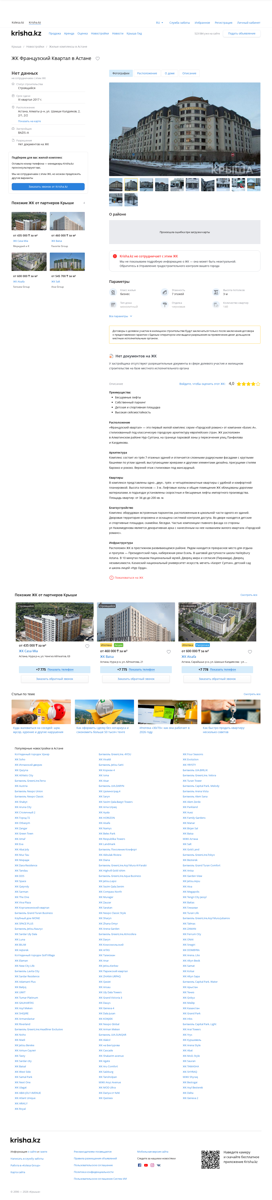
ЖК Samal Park (23, 1077)
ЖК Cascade (106, 1050)
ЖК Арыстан (190, 987)
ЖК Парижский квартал (113, 971)
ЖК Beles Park (107, 833)
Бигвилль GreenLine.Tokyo (199, 855)
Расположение (147, 73)
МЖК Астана (190, 839)
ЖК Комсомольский (111, 944)
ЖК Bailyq (20, 987)
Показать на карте (29, 121)
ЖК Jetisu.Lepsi (107, 881)
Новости (117, 33)
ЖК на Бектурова (109, 1045)
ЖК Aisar (104, 780)
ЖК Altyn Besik (191, 960)
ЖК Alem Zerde (192, 802)
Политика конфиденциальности (93, 1172)
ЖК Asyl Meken (24, 1008)
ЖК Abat (188, 1050)
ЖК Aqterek (21, 950)
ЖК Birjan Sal (190, 828)
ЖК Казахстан (191, 1008)
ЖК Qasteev (106, 1098)
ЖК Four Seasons (193, 754)
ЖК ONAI (188, 939)
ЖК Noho (20, 1034)
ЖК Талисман (107, 955)
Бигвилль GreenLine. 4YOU (115, 754)
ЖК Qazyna (21, 770)
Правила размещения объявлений (95, 1158)
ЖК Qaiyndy (22, 886)
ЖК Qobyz (189, 997)
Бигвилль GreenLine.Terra (30, 780)
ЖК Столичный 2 (25, 812)
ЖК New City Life (24, 966)
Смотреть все (249, 595)
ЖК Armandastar (25, 1019)
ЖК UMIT (20, 992)
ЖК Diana (104, 860)
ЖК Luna (20, 939)
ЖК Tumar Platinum (26, 997)
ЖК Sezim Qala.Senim (111, 886)
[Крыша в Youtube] (146, 1165)
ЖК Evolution (191, 759)
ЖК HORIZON (107, 818)
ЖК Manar (189, 823)
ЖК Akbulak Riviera (110, 855)
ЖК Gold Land (191, 849)
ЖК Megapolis (191, 891)
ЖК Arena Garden (109, 928)
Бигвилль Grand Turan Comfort (201, 865)
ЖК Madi (20, 1040)
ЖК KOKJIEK (106, 1019)
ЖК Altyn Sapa (191, 976)
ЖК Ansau (105, 987)
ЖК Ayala (104, 812)
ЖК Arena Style (192, 1045)
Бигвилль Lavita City (27, 971)
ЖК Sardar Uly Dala (26, 934)
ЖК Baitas (188, 902)
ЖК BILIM (20, 944)
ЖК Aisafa (104, 823)
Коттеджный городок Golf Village (35, 955)
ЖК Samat (189, 966)
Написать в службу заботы (27, 1158)
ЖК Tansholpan (108, 1077)
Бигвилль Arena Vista (195, 791)
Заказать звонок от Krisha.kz (48, 186)
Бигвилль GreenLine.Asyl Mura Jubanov (206, 918)
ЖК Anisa (188, 870)
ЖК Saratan (105, 907)
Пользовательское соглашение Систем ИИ (100, 1178)
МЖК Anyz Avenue (110, 1082)
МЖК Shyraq (190, 1077)
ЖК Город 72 (22, 818)
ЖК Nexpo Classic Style (112, 913)
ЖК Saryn (104, 796)
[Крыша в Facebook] (139, 1165)
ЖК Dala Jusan (107, 1013)
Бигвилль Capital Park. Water (200, 981)
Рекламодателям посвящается (93, 1151)
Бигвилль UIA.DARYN (111, 786)
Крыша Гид (134, 33)
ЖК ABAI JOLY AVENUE (28, 1093)
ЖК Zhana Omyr (108, 923)
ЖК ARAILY (21, 1103)
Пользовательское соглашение (93, 1165)
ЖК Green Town (24, 833)
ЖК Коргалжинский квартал (32, 907)
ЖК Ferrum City (192, 934)
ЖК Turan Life (191, 913)
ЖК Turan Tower (192, 780)
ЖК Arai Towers (192, 1029)
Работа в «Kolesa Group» (25, 1165)
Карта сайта (18, 1172)
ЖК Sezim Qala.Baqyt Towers (116, 802)
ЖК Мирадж (22, 860)
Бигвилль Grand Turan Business (34, 913)
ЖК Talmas (189, 923)
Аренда (69, 33)
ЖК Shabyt (21, 802)
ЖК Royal (20, 1109)
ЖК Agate (104, 1061)
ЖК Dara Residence (26, 865)
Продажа (55, 33)
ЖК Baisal (20, 1066)
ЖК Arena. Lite (191, 955)
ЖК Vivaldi (105, 759)
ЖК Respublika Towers (112, 839)
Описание (189, 73)
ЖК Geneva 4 (106, 1008)
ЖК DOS (19, 876)
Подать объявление (241, 33)
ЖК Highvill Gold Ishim (112, 870)
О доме (170, 73)
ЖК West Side (23, 1072)
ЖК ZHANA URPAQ (110, 976)
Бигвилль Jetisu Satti (111, 765)
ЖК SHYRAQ (190, 1072)
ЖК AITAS (104, 950)
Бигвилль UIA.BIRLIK (195, 770)
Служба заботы (179, 23)
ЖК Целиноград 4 (109, 791)
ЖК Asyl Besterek (193, 1087)
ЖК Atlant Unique (25, 1098)
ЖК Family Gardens (194, 818)
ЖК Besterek (190, 860)
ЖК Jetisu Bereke (24, 1045)
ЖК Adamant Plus (25, 981)
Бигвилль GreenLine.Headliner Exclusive (39, 1029)
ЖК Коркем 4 (107, 770)
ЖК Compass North (110, 891)
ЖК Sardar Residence (27, 976)
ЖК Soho (20, 759)
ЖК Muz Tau (22, 855)
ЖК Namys (105, 828)
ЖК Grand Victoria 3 (110, 997)
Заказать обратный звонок (54, 679)
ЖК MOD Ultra (107, 1087)
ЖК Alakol (104, 1040)
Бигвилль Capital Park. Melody (201, 786)
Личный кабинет (248, 23)
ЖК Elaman (21, 960)
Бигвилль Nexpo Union (29, 791)
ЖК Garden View (192, 876)
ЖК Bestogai (190, 1082)
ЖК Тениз (188, 992)
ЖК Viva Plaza (23, 902)
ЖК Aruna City (23, 807)
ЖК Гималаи (190, 907)
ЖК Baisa (188, 833)
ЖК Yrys (187, 1034)
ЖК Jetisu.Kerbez (108, 966)
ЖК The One (22, 897)
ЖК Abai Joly (22, 849)
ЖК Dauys (105, 1003)
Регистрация (223, 23)
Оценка (82, 33)
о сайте (32, 1151)
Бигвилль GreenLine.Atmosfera (117, 934)
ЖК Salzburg (106, 1072)
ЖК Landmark (107, 844)
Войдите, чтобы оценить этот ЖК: (202, 384)
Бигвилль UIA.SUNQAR (112, 1034)
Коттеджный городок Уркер (32, 754)
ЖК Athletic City (24, 775)
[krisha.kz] (25, 1140)
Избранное (202, 23)
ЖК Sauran (189, 1061)
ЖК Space (20, 881)
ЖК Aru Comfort (108, 1066)
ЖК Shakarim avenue (111, 1056)
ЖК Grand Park (192, 1013)
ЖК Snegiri (189, 944)
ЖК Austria (21, 786)
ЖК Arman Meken (109, 1029)
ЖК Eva (19, 844)
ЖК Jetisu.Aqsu (191, 881)
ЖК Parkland (190, 807)
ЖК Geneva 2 (190, 1098)
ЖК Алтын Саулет (25, 1050)
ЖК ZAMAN (189, 928)
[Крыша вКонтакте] (158, 1165)
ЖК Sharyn (105, 918)
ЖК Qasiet (105, 981)
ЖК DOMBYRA (191, 950)
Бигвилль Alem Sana (195, 796)
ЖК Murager (106, 897)
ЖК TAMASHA (191, 1066)
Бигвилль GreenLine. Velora (199, 775)
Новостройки (100, 33)
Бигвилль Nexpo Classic (29, 796)
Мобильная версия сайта (152, 1151)
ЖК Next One (22, 1082)
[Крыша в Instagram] (152, 1165)
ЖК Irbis (187, 1019)
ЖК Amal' (20, 839)
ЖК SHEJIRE (21, 1013)
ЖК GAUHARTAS (24, 1003)
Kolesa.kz (18, 22)
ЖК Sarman (21, 891)
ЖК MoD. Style (191, 1056)
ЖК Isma (104, 775)
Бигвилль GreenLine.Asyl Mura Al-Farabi (123, 865)
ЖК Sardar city (23, 1061)
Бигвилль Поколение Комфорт (118, 849)
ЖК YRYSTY (189, 765)
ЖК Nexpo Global (109, 1024)
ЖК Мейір (189, 1003)
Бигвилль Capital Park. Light (199, 1024)
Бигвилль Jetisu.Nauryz (29, 928)
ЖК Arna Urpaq (108, 807)
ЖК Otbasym (22, 823)
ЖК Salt (187, 844)
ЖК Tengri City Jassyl (194, 897)
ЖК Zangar (21, 828)
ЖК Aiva (187, 886)
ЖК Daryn (104, 939)
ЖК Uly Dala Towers (110, 992)
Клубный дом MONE (27, 918)
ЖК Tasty (20, 1056)
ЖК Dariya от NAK (109, 1093)
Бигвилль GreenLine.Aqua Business (120, 876)
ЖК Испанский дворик (28, 765)
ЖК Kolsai (188, 971)
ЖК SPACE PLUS (24, 923)
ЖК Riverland (22, 1024)
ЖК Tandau (21, 870)
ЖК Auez (188, 812)
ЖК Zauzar (105, 902)
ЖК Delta (188, 1093)
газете (43, 1151)
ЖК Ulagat (21, 1087)
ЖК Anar (104, 960)
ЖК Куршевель (192, 1040)
